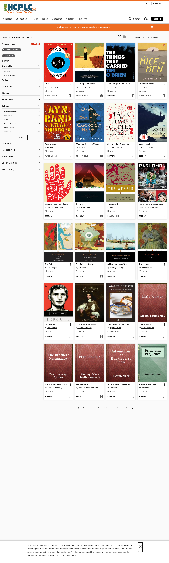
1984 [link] (47, 84)
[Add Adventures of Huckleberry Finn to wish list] (132, 396)
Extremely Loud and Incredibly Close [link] (57, 204)
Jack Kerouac (52, 328)
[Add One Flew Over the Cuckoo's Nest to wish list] (101, 156)
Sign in (157, 18)
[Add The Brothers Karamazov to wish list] (70, 396)
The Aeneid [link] (112, 204)
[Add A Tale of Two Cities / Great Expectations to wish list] (132, 156)
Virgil (112, 207)
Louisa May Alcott (147, 328)
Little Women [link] (145, 324)
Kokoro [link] (79, 204)
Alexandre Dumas (85, 328)
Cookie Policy (69, 555)
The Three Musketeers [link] (86, 324)
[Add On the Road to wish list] (70, 336)
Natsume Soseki (84, 207)
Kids (36, 18)
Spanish (70, 18)
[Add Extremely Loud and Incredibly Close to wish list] (70, 216)
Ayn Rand (50, 147)
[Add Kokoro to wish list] (101, 216)
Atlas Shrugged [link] (52, 144)
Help (147, 4)
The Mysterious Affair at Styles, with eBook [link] (119, 324)
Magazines (57, 18)
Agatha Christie (115, 328)
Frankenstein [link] (82, 384)
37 (111, 407)
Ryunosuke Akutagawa (149, 207)
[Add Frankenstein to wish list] (101, 396)
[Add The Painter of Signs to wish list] (101, 276)
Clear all (35, 44)
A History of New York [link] (117, 264)
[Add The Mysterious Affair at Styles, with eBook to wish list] (132, 336)
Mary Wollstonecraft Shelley (88, 388)
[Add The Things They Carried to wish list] (132, 96)
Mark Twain (114, 388)
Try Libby (59, 27)
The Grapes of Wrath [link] (85, 84)
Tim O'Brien (114, 87)
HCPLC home (158, 4)
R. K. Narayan (52, 268)
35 (99, 407)
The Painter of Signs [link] (85, 264)
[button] (134, 19)
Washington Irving (116, 268)
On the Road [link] (50, 324)
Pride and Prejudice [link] (147, 384)
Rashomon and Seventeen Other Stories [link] (151, 204)
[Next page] (132, 407)
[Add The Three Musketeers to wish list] (101, 336)
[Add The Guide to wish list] (70, 276)
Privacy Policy (94, 545)
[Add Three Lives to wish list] (164, 276)
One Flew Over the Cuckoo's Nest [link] (88, 144)
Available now (9, 75)
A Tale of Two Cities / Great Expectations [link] (119, 144)
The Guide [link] (49, 264)
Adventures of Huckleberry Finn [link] (119, 384)
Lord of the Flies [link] (146, 144)
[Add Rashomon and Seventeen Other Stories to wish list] (164, 216)
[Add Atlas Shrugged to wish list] (70, 156)
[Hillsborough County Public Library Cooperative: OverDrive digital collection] (20, 9)
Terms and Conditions (73, 545)
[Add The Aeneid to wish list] (132, 216)
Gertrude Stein (146, 268)
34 (93, 407)
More (21, 138)
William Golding (147, 147)
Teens (45, 18)
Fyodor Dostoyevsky (54, 388)
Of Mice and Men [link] (146, 84)
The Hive (82, 18)
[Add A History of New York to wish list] (132, 276)
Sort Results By (137, 37)
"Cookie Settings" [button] (63, 552)
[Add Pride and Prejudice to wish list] (164, 396)
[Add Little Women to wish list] (164, 336)
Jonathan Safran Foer (55, 207)
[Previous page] (78, 407)
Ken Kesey (82, 147)
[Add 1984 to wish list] (70, 96)
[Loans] (146, 19)
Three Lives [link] (144, 264)
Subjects (7, 18)
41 (127, 407)
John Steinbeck (84, 87)
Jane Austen (145, 388)
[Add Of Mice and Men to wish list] (164, 96)
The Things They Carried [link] (118, 84)
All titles (7, 71)
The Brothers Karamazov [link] (56, 384)
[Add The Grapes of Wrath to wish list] (101, 96)
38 (117, 407)
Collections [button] (22, 18)
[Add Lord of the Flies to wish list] (164, 156)
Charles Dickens (116, 147)
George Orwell (52, 87)
